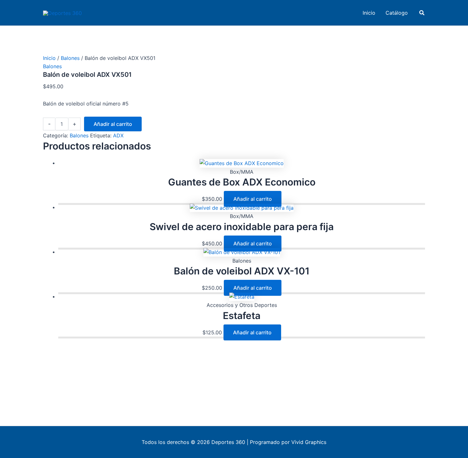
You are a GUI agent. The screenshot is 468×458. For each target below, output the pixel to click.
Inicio (49, 58)
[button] (422, 13)
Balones (70, 58)
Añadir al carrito (113, 124)
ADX (118, 135)
